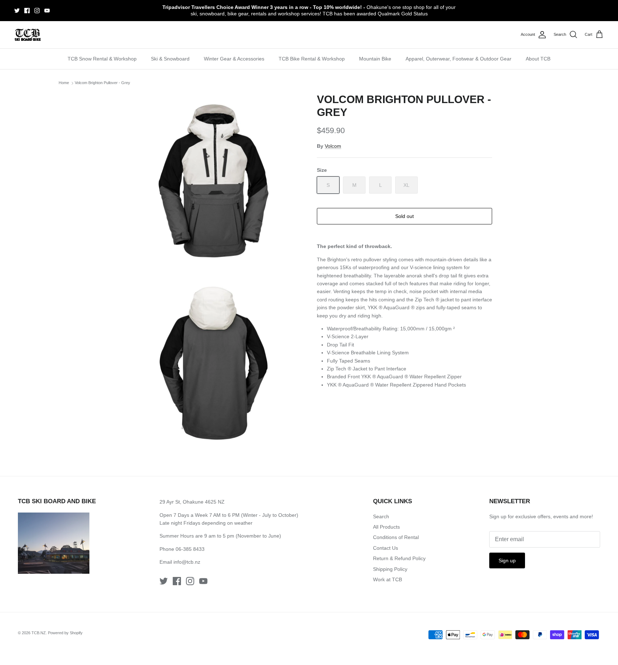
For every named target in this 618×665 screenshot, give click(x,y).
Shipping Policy (390, 569)
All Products (386, 527)
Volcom (333, 146)
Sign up (507, 560)
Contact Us (385, 548)
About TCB (538, 59)
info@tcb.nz (186, 562)
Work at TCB (387, 579)
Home (64, 83)
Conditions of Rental (396, 537)
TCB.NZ (38, 633)
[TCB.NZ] (27, 35)
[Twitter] (17, 10)
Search (381, 516)
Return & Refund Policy (399, 558)
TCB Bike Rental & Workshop (312, 59)
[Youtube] (47, 10)
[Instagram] (37, 10)
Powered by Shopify (65, 633)
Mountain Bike (375, 59)
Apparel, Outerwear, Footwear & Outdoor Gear (458, 59)
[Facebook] (27, 10)
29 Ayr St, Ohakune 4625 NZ (192, 502)
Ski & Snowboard (170, 59)
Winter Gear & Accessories (234, 59)
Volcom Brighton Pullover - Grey (102, 83)
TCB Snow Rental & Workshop (102, 59)
